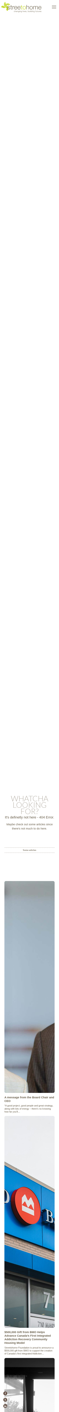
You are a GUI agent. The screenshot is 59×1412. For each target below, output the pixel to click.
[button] (54, 7)
